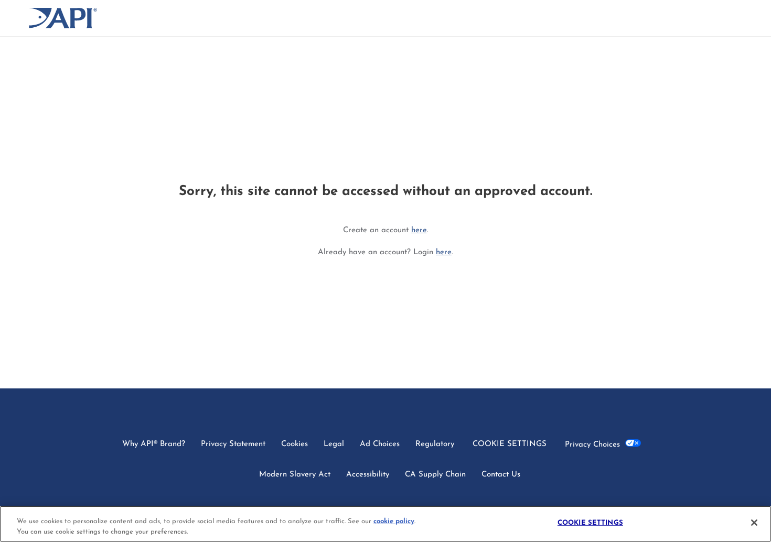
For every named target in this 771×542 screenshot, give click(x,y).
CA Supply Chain (435, 475)
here (419, 230)
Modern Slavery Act (294, 475)
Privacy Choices (595, 445)
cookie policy (393, 521)
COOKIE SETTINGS (510, 444)
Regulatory (434, 444)
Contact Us (500, 475)
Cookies (294, 444)
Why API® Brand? (153, 444)
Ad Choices (380, 444)
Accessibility (367, 475)
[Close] (754, 522)
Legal (334, 444)
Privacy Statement (233, 444)
